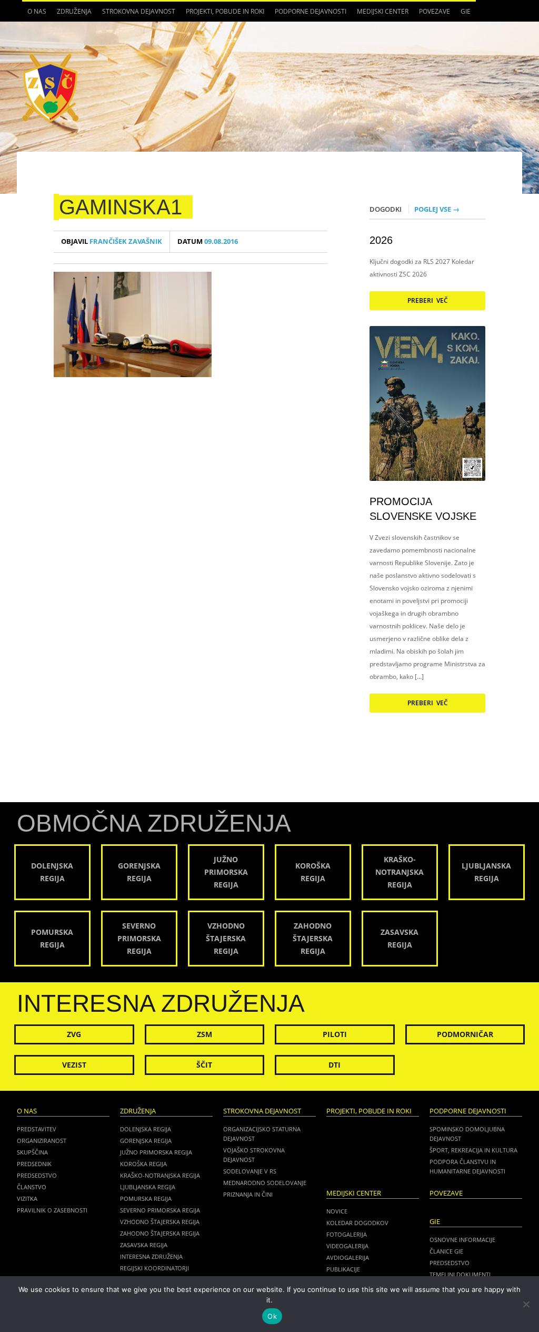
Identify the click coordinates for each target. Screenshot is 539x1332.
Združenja (72, 14)
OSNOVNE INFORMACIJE (462, 1240)
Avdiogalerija (347, 1257)
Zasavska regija (143, 1245)
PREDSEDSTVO (450, 1263)
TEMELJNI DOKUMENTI (460, 1274)
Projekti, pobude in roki (225, 11)
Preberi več (427, 300)
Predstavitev (36, 1129)
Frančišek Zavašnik (111, 241)
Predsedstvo (37, 1175)
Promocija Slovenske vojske (423, 509)
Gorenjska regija (146, 1140)
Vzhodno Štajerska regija (159, 1222)
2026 (381, 240)
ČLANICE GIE (446, 1251)
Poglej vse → (437, 209)
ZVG (74, 1034)
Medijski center (380, 14)
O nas (34, 14)
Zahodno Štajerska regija (159, 1233)
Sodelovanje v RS (249, 1171)
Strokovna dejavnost (136, 14)
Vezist (74, 1065)
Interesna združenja (151, 1256)
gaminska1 (120, 207)
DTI (334, 1065)
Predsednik (34, 1164)
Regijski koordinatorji (154, 1268)
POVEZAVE (434, 11)
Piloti (335, 1034)
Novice (336, 1211)
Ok (272, 1316)
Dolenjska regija (145, 1129)
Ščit (204, 1065)
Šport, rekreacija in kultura (473, 1150)
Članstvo (31, 1187)
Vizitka (27, 1198)
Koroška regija (143, 1164)
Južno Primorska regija (156, 1152)
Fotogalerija (346, 1234)
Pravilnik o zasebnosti (52, 1210)
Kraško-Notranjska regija (160, 1175)
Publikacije (343, 1269)
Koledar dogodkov (357, 1223)
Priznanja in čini (248, 1194)
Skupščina (32, 1152)
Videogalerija (347, 1246)
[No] (526, 1304)
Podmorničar (465, 1034)
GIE (463, 14)
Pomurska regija (146, 1198)
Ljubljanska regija (147, 1187)
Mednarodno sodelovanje (264, 1183)
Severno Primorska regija (160, 1210)
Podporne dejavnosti (308, 14)
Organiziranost (41, 1140)
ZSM (204, 1034)
